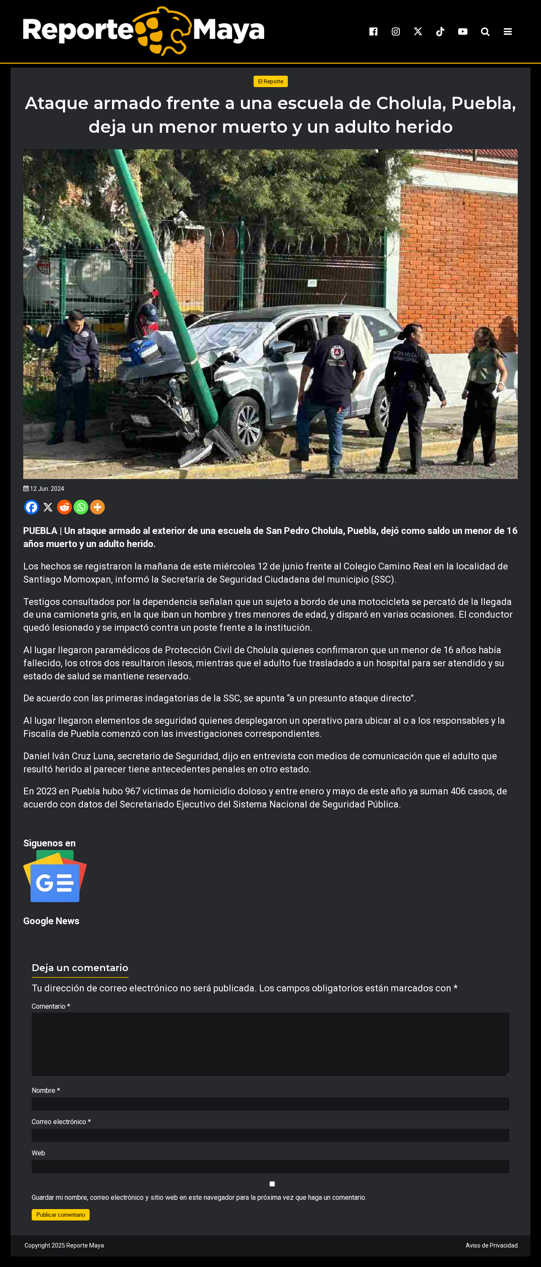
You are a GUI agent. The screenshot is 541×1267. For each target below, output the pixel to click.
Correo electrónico (61, 1122)
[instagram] (395, 31)
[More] (97, 507)
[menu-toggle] (507, 31)
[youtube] (463, 31)
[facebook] (373, 31)
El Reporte (270, 81)
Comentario (51, 1006)
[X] (48, 507)
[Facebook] (31, 507)
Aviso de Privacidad (492, 1245)
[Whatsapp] (81, 507)
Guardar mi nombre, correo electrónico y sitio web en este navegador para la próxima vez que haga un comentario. (199, 1197)
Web (38, 1153)
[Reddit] (64, 507)
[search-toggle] (485, 31)
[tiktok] (440, 31)
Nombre (46, 1090)
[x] (418, 31)
